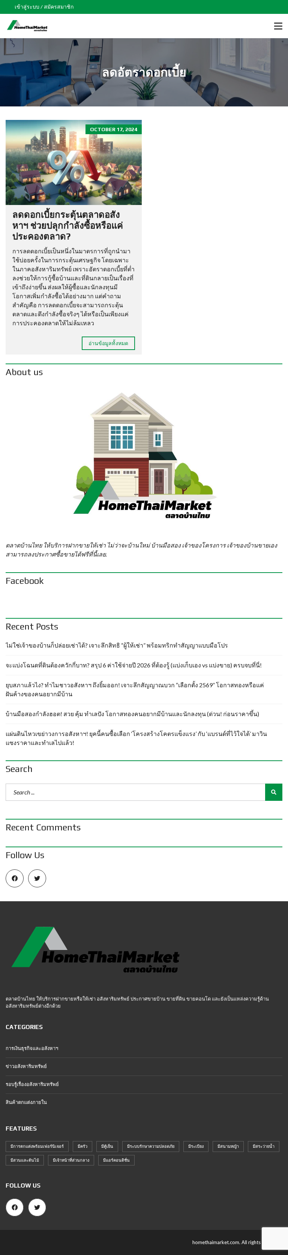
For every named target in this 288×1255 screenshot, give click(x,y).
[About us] (144, 461)
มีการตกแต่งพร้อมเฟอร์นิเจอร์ (37, 1146)
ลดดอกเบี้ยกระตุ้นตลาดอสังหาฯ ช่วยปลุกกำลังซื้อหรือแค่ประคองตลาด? (67, 225)
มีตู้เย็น (107, 1146)
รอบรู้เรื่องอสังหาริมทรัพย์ (32, 1084)
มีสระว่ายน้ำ (263, 1146)
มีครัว (82, 1146)
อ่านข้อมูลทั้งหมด (108, 343)
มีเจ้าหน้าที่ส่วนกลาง (71, 1160)
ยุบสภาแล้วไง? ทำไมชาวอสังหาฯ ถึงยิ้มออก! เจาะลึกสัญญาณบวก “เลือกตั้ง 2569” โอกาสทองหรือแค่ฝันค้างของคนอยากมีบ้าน (135, 689)
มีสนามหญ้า (228, 1146)
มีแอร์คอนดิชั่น (116, 1160)
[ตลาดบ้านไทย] (24, 26)
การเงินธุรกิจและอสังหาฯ (32, 1048)
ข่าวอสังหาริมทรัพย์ (26, 1066)
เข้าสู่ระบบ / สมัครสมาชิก (44, 7)
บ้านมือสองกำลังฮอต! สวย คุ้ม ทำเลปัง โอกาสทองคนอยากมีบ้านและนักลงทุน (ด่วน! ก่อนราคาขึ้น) (132, 713)
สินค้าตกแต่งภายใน (26, 1102)
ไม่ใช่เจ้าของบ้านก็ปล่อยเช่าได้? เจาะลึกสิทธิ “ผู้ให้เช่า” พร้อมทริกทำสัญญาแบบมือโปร (117, 645)
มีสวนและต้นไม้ (24, 1160)
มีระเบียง (196, 1146)
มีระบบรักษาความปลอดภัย (150, 1146)
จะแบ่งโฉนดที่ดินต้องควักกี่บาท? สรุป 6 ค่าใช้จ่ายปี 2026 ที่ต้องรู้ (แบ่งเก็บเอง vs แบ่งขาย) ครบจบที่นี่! (134, 665)
